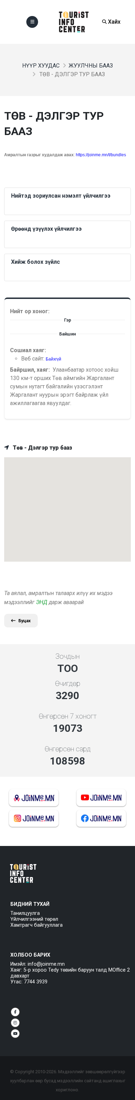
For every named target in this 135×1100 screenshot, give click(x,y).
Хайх (113, 21)
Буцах (24, 620)
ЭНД (41, 602)
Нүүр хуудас (41, 65)
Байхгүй (53, 359)
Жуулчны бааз (91, 65)
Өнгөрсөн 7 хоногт (68, 716)
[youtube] (15, 1033)
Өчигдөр (67, 683)
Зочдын (67, 656)
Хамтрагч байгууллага (36, 925)
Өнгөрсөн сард (68, 748)
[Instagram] (15, 1023)
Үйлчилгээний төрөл (34, 919)
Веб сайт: (33, 358)
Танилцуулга (25, 913)
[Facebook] (15, 1012)
